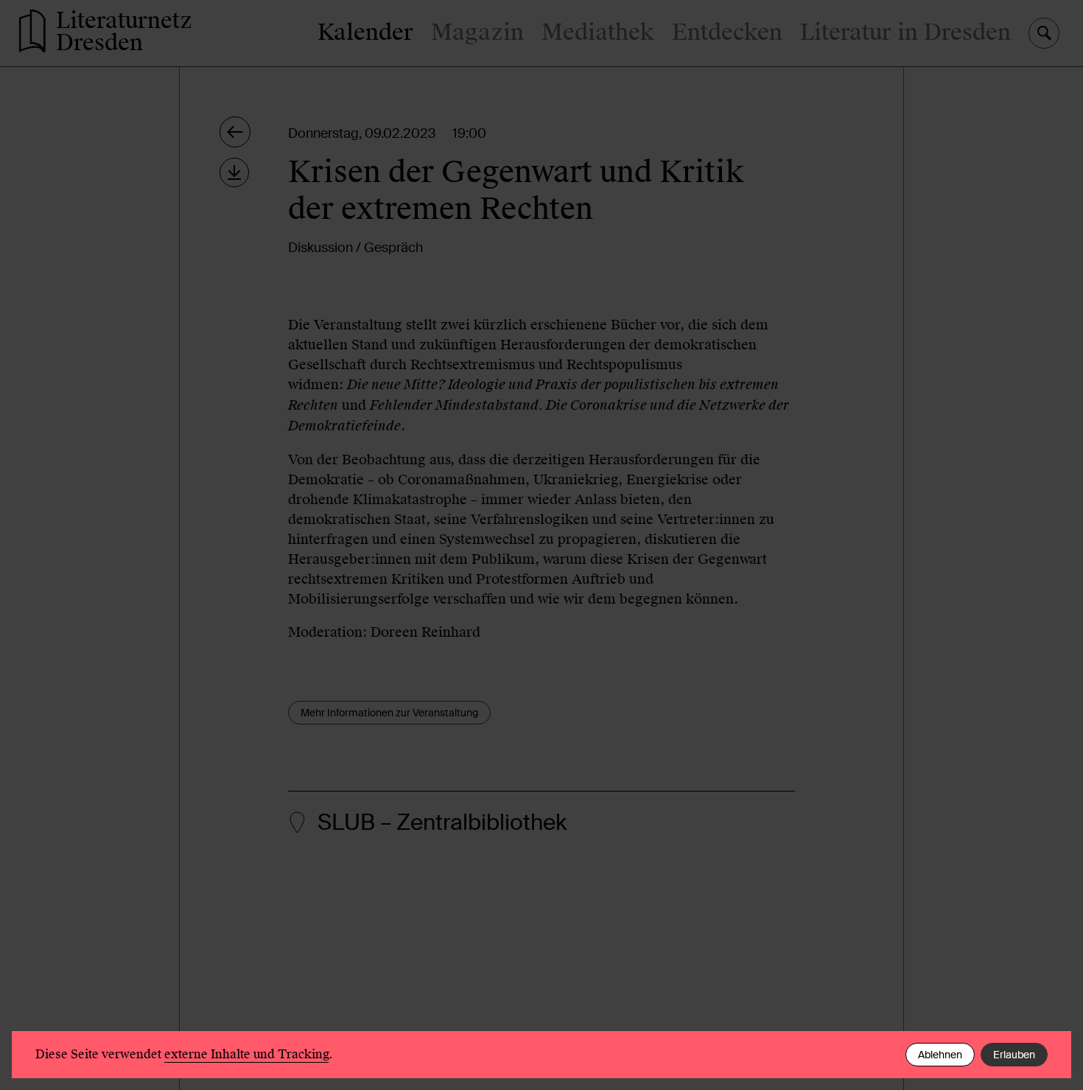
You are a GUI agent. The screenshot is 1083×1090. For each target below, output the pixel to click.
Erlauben (1014, 1054)
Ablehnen (940, 1054)
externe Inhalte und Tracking (246, 1054)
